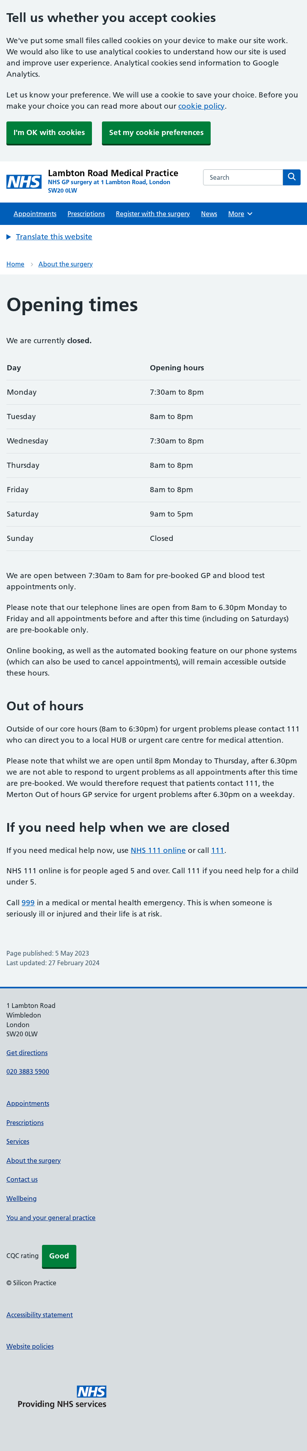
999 (28, 902)
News (209, 214)
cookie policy (201, 106)
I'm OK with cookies (49, 132)
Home (15, 264)
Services (17, 1141)
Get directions (27, 1053)
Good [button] (59, 1255)
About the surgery (65, 264)
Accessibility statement (39, 1315)
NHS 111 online (158, 850)
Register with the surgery (153, 214)
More (239, 214)
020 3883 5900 (27, 1071)
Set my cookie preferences (156, 132)
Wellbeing (21, 1199)
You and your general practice (51, 1218)
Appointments (35, 214)
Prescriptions (86, 214)
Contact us (22, 1179)
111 (217, 850)
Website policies (30, 1346)
